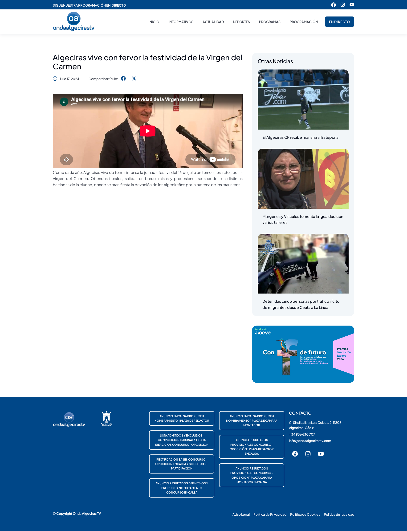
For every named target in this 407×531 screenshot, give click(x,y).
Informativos (180, 22)
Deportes (241, 22)
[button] (123, 78)
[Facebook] (333, 4)
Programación (304, 22)
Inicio (154, 22)
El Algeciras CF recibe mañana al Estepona (300, 137)
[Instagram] (342, 4)
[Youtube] (352, 4)
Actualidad (213, 22)
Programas (270, 22)
